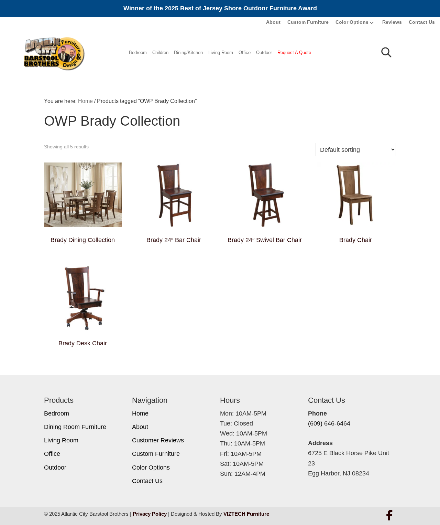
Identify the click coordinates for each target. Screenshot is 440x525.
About (273, 22)
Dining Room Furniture (75, 426)
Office (245, 52)
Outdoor (264, 52)
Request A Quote (294, 52)
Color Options (352, 22)
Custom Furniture (308, 22)
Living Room (220, 52)
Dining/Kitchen (188, 52)
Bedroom (138, 52)
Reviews (392, 22)
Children (160, 52)
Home (140, 413)
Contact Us (422, 22)
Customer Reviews (158, 440)
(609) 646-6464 (329, 423)
